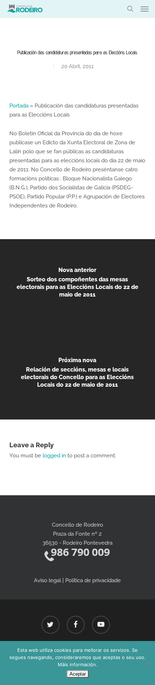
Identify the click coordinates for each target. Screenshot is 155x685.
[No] (146, 663)
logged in (54, 455)
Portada (18, 105)
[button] (145, 8)
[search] (130, 8)
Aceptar (78, 674)
